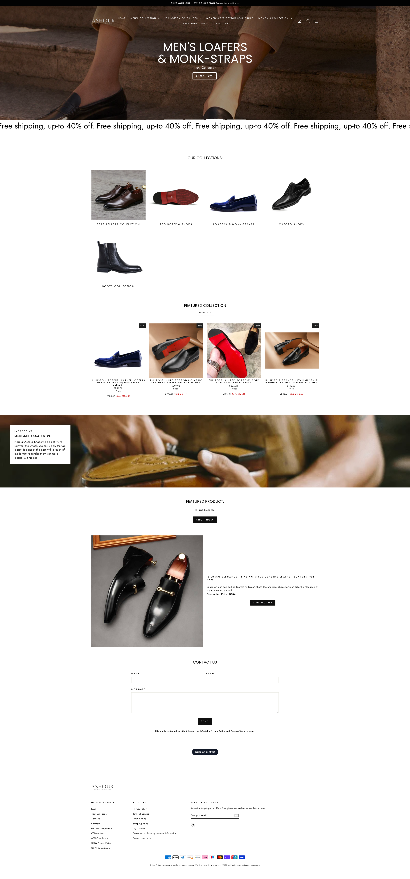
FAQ (93, 808)
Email (210, 673)
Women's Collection (273, 18)
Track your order (194, 23)
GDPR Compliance (100, 848)
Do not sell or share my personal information (154, 833)
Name (135, 673)
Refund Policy (139, 818)
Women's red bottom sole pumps (229, 18)
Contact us (220, 23)
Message (138, 689)
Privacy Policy (217, 731)
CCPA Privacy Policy (101, 843)
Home (122, 18)
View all (205, 312)
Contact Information (142, 838)
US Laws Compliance (101, 828)
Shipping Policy (140, 823)
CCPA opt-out (97, 833)
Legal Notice (139, 828)
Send (205, 721)
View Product (263, 602)
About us (95, 818)
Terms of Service (239, 731)
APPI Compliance (99, 838)
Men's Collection (144, 18)
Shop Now (103, 109)
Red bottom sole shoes (181, 18)
